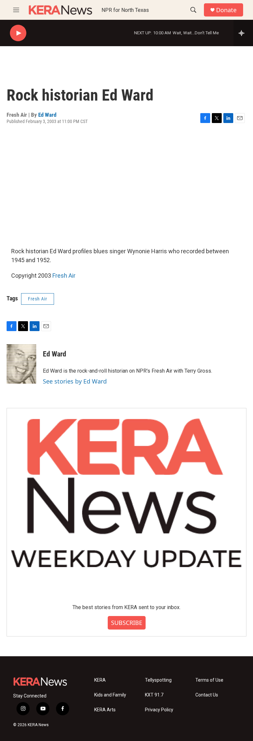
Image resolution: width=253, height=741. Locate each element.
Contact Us (206, 695)
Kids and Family (110, 695)
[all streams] (243, 33)
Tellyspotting (158, 680)
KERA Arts (105, 709)
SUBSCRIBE (126, 623)
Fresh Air (63, 275)
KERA (100, 680)
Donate (226, 10)
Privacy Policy (159, 709)
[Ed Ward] (21, 364)
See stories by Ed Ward (75, 381)
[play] (18, 33)
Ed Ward (47, 114)
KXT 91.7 (154, 695)
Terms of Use (209, 680)
